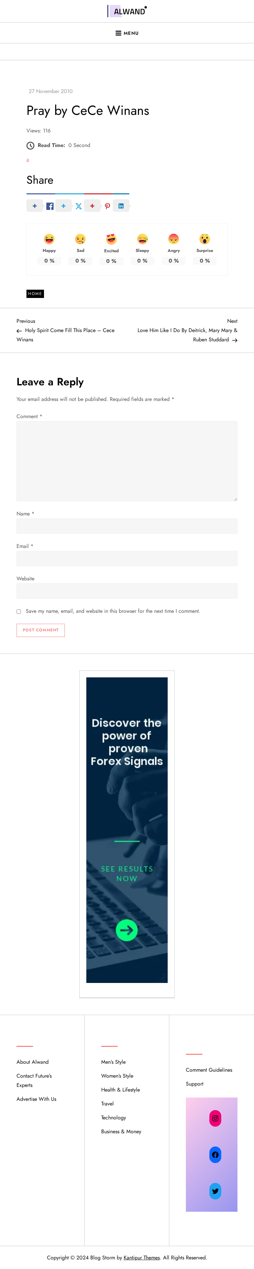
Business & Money (121, 1131)
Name (25, 513)
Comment (29, 416)
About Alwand (33, 1062)
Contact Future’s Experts (34, 1080)
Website (25, 578)
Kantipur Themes (142, 1257)
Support (194, 1084)
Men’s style (113, 1062)
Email (25, 546)
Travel (107, 1103)
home (35, 294)
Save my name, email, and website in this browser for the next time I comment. (113, 611)
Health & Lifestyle (120, 1090)
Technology (113, 1117)
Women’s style (117, 1076)
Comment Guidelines (209, 1070)
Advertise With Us (36, 1099)
